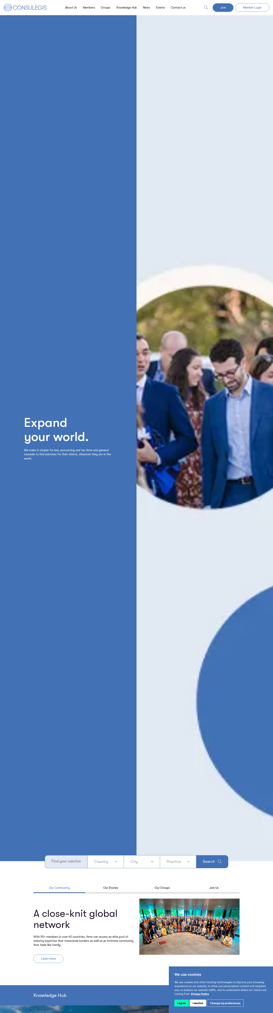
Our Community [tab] (59, 888)
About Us (71, 7)
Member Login (252, 7)
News (146, 7)
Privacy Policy (200, 993)
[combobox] (106, 861)
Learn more (48, 958)
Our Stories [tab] (110, 888)
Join (223, 7)
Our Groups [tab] (162, 888)
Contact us (178, 7)
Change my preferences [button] (225, 1003)
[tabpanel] (136, 932)
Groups (105, 7)
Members (89, 7)
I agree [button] (181, 1003)
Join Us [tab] (214, 888)
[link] (200, 993)
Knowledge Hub (126, 7)
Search (209, 861)
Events (160, 7)
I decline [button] (198, 1003)
